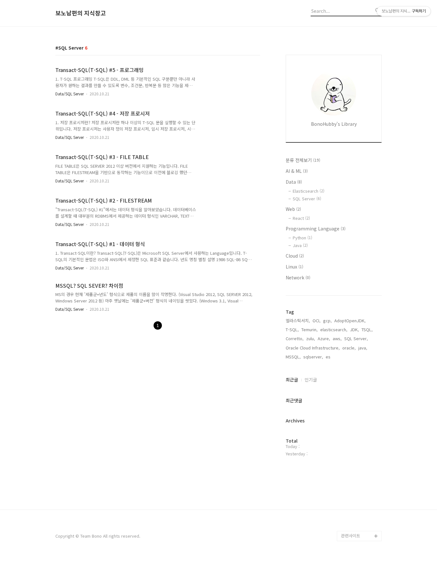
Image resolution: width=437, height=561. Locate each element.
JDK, (354, 329)
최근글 (292, 379)
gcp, (327, 320)
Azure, (324, 338)
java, (362, 348)
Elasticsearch (308, 191)
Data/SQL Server (69, 93)
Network (298, 277)
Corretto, (295, 338)
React (301, 218)
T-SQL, (292, 329)
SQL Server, (356, 338)
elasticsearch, (333, 329)
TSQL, (367, 329)
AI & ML (297, 171)
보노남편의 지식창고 (80, 13)
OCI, (317, 320)
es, (329, 357)
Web (293, 209)
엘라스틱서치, (298, 320)
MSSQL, (293, 357)
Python (302, 238)
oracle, (349, 348)
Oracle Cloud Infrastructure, (313, 348)
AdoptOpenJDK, (350, 320)
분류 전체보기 (303, 160)
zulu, (310, 338)
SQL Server (307, 199)
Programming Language (316, 228)
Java (300, 245)
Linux (294, 266)
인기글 (311, 379)
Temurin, (309, 329)
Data (294, 182)
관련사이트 (350, 536)
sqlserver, (313, 357)
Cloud (295, 255)
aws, (337, 338)
